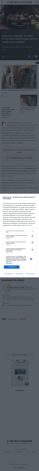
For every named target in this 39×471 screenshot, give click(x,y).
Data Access (19, 273)
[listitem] (19, 231)
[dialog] (19, 235)
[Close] (35, 197)
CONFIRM (11, 267)
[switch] (31, 236)
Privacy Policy (30, 273)
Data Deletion (9, 273)
